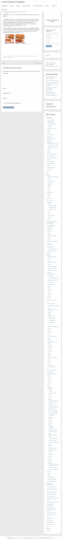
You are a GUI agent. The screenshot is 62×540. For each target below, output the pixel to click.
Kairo (49, 178)
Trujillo (49, 330)
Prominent (49, 151)
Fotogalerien (5, 5)
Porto (49, 363)
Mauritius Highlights (52, 256)
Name (4, 88)
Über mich (54, 5)
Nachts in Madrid (52, 440)
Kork (2, 63)
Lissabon (50, 351)
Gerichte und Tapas (52, 124)
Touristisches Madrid (53, 438)
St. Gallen (50, 380)
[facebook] (48, 62)
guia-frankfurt (12, 14)
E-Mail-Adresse (6, 93)
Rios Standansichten (52, 366)
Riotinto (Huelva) (52, 393)
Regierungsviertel (52, 209)
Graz (49, 287)
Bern (49, 375)
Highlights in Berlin (53, 207)
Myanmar (49, 260)
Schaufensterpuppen (51, 156)
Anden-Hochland (51, 303)
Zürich (49, 384)
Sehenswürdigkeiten (52, 268)
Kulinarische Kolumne (51, 512)
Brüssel (49, 186)
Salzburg (49, 296)
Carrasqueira (50, 347)
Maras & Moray (52, 318)
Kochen (47, 5)
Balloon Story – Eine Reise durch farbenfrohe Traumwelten (51, 89)
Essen (22, 56)
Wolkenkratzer (51, 284)
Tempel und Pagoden (52, 266)
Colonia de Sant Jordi (53, 450)
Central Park (50, 276)
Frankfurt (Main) (51, 215)
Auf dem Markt (51, 122)
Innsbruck (50, 294)
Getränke (49, 126)
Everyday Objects (50, 522)
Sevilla (50, 397)
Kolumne (25, 56)
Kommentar (6, 73)
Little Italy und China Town (53, 278)
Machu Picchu (51, 316)
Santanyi (50, 456)
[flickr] (53, 64)
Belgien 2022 (49, 183)
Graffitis (48, 132)
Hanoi (49, 475)
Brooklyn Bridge (51, 274)
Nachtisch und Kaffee (52, 128)
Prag (48, 334)
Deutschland (49, 202)
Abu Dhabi (50, 228)
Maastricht (49, 253)
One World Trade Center (53, 280)
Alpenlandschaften (52, 373)
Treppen (48, 165)
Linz (49, 292)
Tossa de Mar (51, 415)
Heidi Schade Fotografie (13, 2)
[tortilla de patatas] (30, 47)
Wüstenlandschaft (51, 251)
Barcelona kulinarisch (53, 411)
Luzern (49, 382)
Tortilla (32, 56)
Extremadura (50, 417)
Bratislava (49, 190)
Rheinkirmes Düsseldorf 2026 (52, 80)
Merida (50, 420)
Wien (49, 298)
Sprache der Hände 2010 (52, 492)
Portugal (48, 338)
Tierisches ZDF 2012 (51, 494)
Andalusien (50, 387)
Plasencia (51, 422)
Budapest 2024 (50, 192)
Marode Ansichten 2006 (52, 486)
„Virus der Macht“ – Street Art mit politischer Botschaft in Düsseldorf (52, 84)
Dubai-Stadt (50, 226)
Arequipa (49, 312)
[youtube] (48, 66)
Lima (49, 324)
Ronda (50, 395)
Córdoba (50, 389)
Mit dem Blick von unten (53, 147)
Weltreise (49, 169)
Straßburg (49, 471)
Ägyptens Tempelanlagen (53, 176)
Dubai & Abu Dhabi (51, 225)
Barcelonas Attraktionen (54, 400)
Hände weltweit (50, 134)
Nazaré (49, 353)
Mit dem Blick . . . (50, 142)
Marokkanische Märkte (52, 249)
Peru (48, 302)
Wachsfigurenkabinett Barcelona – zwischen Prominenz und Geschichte (51, 94)
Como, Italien (49, 200)
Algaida (50, 446)
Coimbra (49, 349)
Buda (49, 194)
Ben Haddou (50, 244)
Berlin (49, 203)
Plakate (48, 149)
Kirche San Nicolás (53, 467)
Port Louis (50, 258)
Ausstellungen (26, 5)
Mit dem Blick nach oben (53, 143)
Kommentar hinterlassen (8, 57)
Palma (50, 452)
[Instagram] (48, 64)
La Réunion (49, 230)
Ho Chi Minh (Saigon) (52, 479)
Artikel (19, 56)
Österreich (49, 286)
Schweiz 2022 (50, 372)
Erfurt (49, 213)
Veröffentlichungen (37, 5)
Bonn (49, 211)
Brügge (49, 184)
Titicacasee (50, 332)
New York (49, 272)
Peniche (49, 361)
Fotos (12, 5)
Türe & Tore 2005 (50, 484)
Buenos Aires (49, 198)
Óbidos (49, 355)
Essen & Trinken (50, 120)
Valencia (49, 462)
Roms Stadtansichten (52, 370)
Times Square (51, 282)
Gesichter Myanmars (52, 262)
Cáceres (50, 418)
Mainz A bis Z (50, 520)
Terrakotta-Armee (50, 161)
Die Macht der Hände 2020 (52, 502)
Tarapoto (49, 328)
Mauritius (49, 255)
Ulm (48, 219)
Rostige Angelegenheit (51, 154)
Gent (49, 188)
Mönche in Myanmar (52, 270)
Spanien (29, 56)
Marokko (48, 243)
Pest (49, 196)
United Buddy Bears (51, 167)
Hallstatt (49, 289)
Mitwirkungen (49, 524)
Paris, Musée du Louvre (52, 300)
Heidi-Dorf (50, 378)
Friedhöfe (49, 130)
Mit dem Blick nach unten (53, 145)
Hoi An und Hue (51, 477)
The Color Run (38, 63)
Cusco (49, 314)
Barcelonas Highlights (53, 407)
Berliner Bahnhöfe (52, 205)
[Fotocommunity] (54, 66)
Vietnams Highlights (52, 481)
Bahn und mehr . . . (50, 118)
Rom (48, 368)
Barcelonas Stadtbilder (53, 413)
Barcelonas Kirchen (53, 409)
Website (5, 98)
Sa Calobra (51, 454)
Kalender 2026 (50, 518)
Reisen (18, 5)
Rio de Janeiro (50, 365)
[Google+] (53, 62)
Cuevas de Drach (52, 448)
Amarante (50, 339)
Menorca (49, 458)
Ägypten (48, 175)
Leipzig (49, 217)
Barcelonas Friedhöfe (53, 402)
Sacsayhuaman (52, 320)
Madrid (49, 433)
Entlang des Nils (51, 181)
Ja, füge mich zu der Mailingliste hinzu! (12, 103)
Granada (50, 391)
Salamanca (50, 460)
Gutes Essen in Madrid (53, 442)
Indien (48, 233)
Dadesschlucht (51, 247)
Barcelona (50, 399)
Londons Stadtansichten (53, 241)
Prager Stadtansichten (52, 336)
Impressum (4, 9)
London (48, 240)
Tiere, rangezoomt (50, 163)
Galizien (49, 425)
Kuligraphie (49, 136)
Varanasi (49, 237)
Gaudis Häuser (52, 405)
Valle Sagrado (51, 322)
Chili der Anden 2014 (51, 496)
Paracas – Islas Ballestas (53, 326)
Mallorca (49, 444)
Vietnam (48, 473)
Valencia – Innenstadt (53, 469)
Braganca (50, 345)
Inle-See (49, 264)
